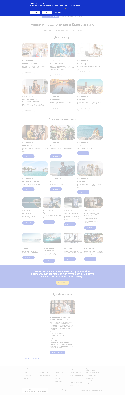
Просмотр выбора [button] (59, 12)
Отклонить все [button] (47, 12)
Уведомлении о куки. (60, 9)
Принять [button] (35, 12)
